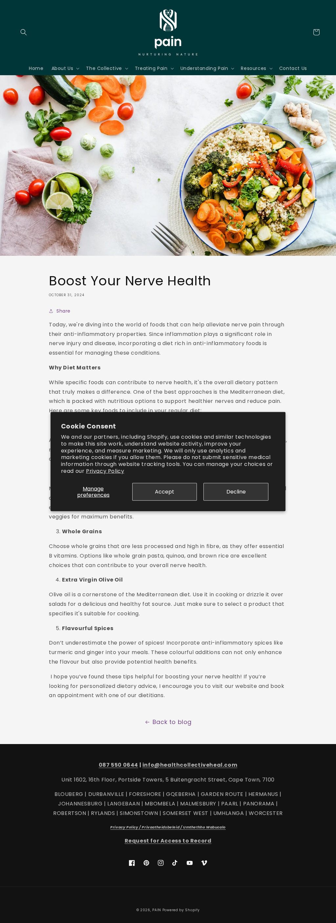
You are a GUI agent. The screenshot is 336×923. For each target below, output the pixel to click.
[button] (23, 32)
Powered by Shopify (181, 910)
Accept (164, 491)
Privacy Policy (105, 471)
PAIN (156, 910)
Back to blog (172, 722)
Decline (236, 491)
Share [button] (63, 311)
